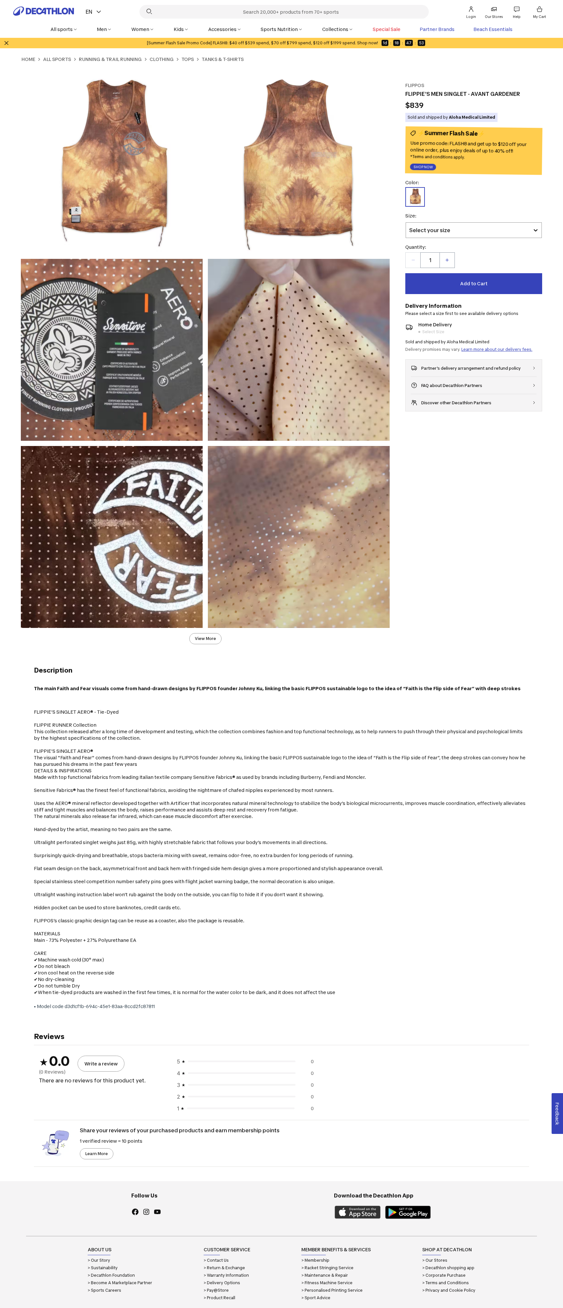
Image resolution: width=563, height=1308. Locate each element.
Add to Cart (473, 283)
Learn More (96, 1153)
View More (205, 638)
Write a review (101, 1063)
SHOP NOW (423, 168)
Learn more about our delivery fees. (496, 349)
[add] (447, 260)
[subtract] (413, 260)
